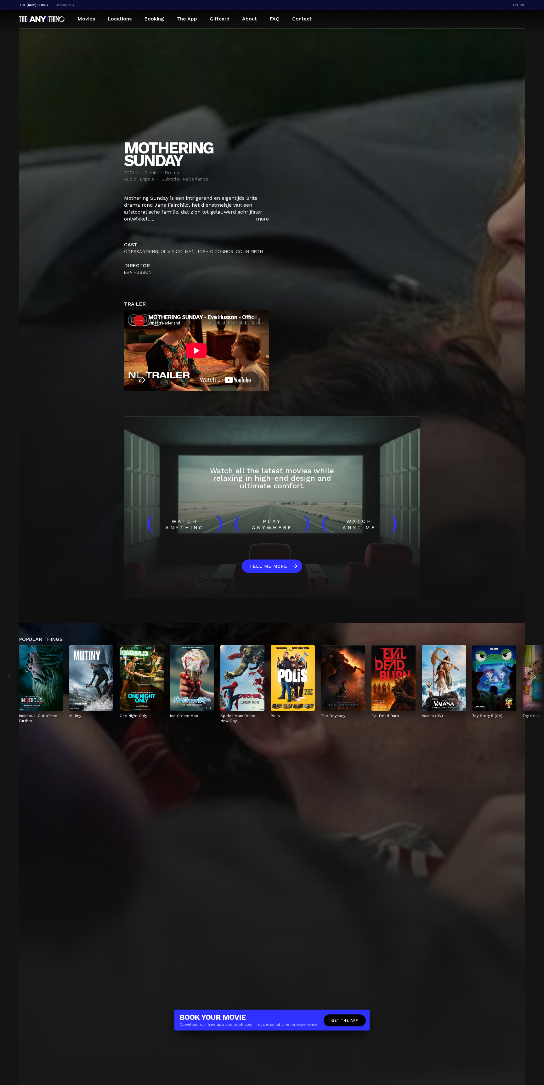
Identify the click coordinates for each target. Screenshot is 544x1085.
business (65, 5)
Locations (120, 19)
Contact (302, 19)
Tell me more (268, 566)
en (515, 5)
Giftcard (220, 19)
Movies (86, 19)
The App (187, 19)
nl (522, 5)
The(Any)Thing (33, 5)
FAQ (274, 19)
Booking (154, 19)
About (249, 19)
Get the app (344, 1020)
